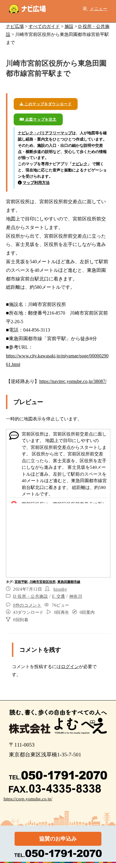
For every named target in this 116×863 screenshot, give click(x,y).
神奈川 (75, 596)
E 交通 (58, 596)
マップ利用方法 (36, 182)
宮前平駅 (21, 581)
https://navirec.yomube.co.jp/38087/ (72, 381)
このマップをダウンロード (47, 104)
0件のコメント (27, 605)
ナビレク (79, 164)
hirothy (60, 589)
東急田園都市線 (68, 581)
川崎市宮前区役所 (42, 581)
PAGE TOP (107, 832)
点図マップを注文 (40, 119)
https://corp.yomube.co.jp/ (28, 798)
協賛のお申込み (58, 839)
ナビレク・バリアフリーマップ (45, 133)
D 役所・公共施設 (30, 596)
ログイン (70, 666)
